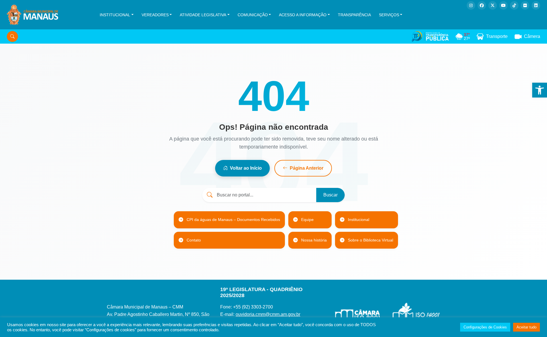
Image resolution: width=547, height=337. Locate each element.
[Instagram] (471, 5)
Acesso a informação (302, 15)
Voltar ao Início (246, 168)
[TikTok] (514, 5)
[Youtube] (503, 5)
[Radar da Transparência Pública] (430, 36)
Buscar (330, 194)
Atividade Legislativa (203, 15)
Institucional (115, 15)
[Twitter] (492, 5)
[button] (539, 90)
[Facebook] (481, 5)
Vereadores (155, 15)
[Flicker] (525, 5)
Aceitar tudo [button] (526, 327)
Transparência (354, 15)
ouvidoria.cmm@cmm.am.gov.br (268, 314)
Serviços (389, 15)
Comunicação (253, 15)
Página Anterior (306, 168)
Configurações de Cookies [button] (485, 327)
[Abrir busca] (12, 36)
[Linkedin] (536, 5)
